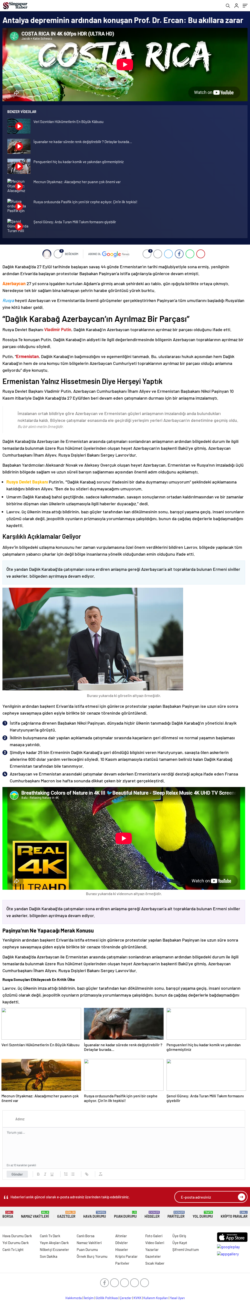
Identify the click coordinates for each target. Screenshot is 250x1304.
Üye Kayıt (179, 1242)
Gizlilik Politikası (107, 1298)
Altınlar (121, 1236)
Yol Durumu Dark (15, 1242)
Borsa (7, 1214)
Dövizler (121, 1242)
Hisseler (152, 1214)
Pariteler (176, 1214)
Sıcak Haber (155, 1263)
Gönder (17, 1174)
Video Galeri (154, 1242)
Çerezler (126, 1298)
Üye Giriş (179, 1236)
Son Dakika (48, 1256)
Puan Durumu (125, 1214)
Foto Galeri (153, 1236)
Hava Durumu (94, 1214)
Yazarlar (152, 1249)
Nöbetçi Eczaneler (54, 1249)
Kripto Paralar (234, 1214)
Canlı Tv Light (13, 1249)
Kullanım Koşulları (155, 1298)
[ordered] (65, 1174)
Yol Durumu (203, 1214)
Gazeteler (66, 1214)
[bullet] (72, 1174)
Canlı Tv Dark (50, 1236)
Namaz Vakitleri (35, 1214)
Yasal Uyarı (177, 1298)
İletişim (89, 1298)
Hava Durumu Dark (17, 1236)
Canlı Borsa (85, 1236)
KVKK (137, 1298)
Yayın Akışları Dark (54, 1242)
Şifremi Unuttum (185, 1249)
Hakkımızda (73, 1298)
